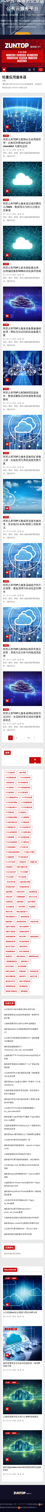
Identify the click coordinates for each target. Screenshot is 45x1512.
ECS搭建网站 (25, 817)
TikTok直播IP (24, 872)
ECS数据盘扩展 (10, 827)
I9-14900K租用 (10, 862)
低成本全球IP (21, 892)
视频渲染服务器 (34, 956)
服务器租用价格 (21, 921)
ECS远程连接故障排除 (13, 852)
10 (28, 738)
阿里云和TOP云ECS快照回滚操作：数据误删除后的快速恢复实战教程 (22, 396)
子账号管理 (21, 907)
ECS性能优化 (22, 812)
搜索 (7, 752)
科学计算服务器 (24, 951)
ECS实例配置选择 (26, 802)
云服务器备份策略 (24, 882)
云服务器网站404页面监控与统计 (17, 1154)
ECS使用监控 (10, 792)
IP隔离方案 (33, 862)
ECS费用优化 (25, 842)
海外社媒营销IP (24, 926)
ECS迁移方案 (24, 847)
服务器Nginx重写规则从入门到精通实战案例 (22, 1134)
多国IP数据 (20, 902)
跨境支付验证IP (10, 971)
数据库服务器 (25, 916)
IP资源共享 (22, 862)
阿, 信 (21, 150)
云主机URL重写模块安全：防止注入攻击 (21, 1229)
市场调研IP (32, 907)
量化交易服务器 (10, 976)
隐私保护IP (22, 976)
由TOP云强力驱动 (6, 1504)
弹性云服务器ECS (22, 912)
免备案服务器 (33, 892)
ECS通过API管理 (29, 852)
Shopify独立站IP (11, 872)
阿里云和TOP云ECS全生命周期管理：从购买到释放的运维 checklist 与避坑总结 (22, 143)
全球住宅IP (9, 897)
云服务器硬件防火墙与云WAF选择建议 (20, 1023)
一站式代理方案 (10, 882)
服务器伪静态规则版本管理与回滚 (18, 1234)
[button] (34, 69)
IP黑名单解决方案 (21, 867)
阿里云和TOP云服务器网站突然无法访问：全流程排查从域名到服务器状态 (22, 717)
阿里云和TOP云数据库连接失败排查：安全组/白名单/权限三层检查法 (22, 524)
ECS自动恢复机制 (23, 837)
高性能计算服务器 (11, 991)
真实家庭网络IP (10, 951)
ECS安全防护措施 (11, 802)
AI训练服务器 (22, 61)
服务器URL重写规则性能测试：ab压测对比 (22, 1159)
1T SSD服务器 (10, 772)
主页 (4, 81)
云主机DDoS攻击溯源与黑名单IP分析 (19, 1009)
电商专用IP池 (23, 946)
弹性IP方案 (9, 912)
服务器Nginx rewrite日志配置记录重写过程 (21, 1223)
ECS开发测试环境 (26, 807)
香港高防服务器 (10, 986)
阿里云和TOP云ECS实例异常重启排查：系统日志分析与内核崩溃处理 (22, 652)
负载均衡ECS (25, 961)
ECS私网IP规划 (26, 832)
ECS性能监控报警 (11, 817)
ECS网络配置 (10, 837)
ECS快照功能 (10, 812)
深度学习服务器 (32, 55)
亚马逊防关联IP (10, 887)
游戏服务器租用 (24, 931)
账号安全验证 (10, 966)
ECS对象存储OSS (11, 807)
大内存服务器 (10, 907)
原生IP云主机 (33, 897)
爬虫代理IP (22, 936)
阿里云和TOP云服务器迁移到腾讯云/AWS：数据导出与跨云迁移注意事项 (22, 207)
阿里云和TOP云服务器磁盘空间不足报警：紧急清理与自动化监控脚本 (22, 588)
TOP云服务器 (11, 55)
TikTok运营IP (10, 877)
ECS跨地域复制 (10, 847)
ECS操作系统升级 (11, 822)
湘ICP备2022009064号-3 (28, 1507)
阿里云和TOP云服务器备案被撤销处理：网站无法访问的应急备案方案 (22, 332)
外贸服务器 (9, 902)
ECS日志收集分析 (25, 827)
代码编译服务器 (24, 887)
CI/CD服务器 (33, 58)
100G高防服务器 (11, 777)
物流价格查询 (34, 936)
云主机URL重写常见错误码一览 (17, 1140)
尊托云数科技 (33, 1504)
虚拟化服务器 (21, 55)
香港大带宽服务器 (24, 981)
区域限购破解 (20, 897)
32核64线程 (22, 772)
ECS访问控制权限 (11, 842)
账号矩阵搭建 (22, 966)
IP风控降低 (9, 867)
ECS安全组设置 (27, 797)
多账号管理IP (31, 902)
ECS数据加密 (25, 822)
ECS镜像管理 (10, 857)
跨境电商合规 (34, 971)
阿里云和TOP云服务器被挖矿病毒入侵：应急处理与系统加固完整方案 (22, 460)
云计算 (6, 135)
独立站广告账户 (10, 946)
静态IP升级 (33, 976)
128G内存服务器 (12, 58)
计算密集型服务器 (11, 961)
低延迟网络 (9, 892)
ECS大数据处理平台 (12, 797)
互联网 (14, 1278)
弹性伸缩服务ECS (11, 916)
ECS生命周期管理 (11, 832)
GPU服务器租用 (23, 857)
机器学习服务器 (10, 926)
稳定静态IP (9, 956)
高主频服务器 (23, 986)
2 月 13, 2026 (11, 150)
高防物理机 (23, 58)
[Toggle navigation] (29, 69)
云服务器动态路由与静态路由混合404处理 (21, 1218)
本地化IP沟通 (34, 921)
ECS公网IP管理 (23, 792)
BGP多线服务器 (23, 782)
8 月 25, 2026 (11, 1316)
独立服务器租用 (24, 941)
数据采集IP (9, 921)
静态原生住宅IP (10, 981)
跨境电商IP (22, 971)
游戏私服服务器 (10, 936)
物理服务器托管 (10, 941)
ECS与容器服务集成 (24, 787)
